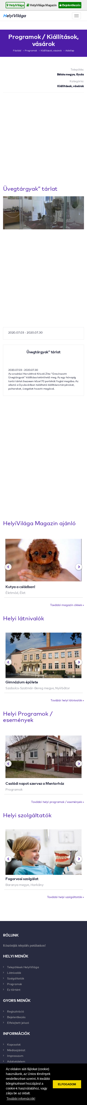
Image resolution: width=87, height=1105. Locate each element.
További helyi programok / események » (57, 802)
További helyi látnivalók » (67, 700)
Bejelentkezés (70, 5)
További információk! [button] (20, 1098)
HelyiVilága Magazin (43, 5)
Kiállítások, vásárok (51, 50)
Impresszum (15, 1055)
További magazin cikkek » (67, 605)
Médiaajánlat (16, 1050)
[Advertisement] (43, 140)
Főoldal (17, 50)
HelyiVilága (16, 5)
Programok (31, 50)
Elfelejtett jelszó (18, 1022)
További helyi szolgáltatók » (65, 897)
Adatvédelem (16, 1061)
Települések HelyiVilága (23, 967)
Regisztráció (15, 1011)
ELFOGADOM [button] (67, 1084)
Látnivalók (14, 972)
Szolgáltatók (15, 978)
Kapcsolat (14, 1044)
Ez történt (13, 989)
